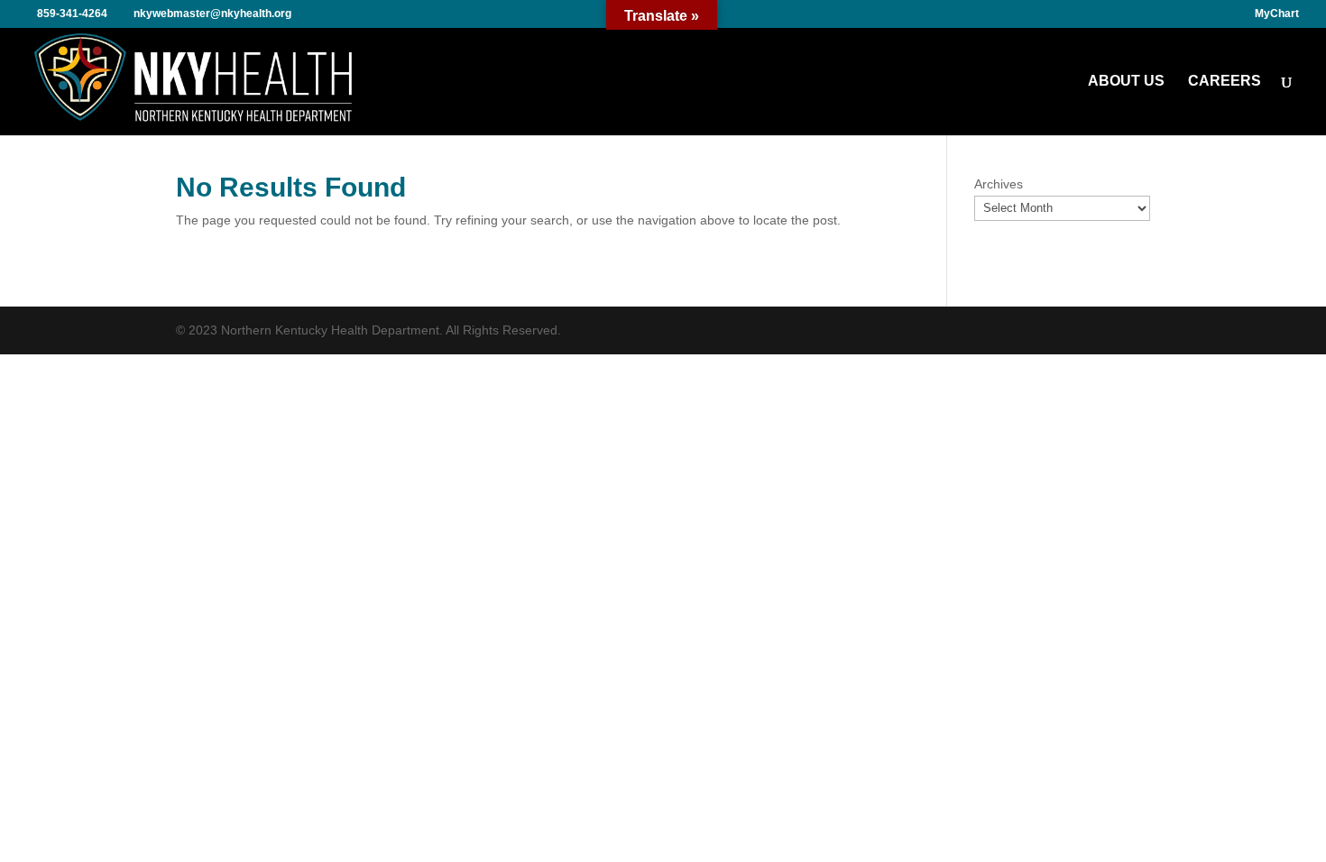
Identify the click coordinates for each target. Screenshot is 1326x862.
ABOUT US (1126, 81)
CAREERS (1224, 81)
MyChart (1277, 14)
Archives (998, 184)
